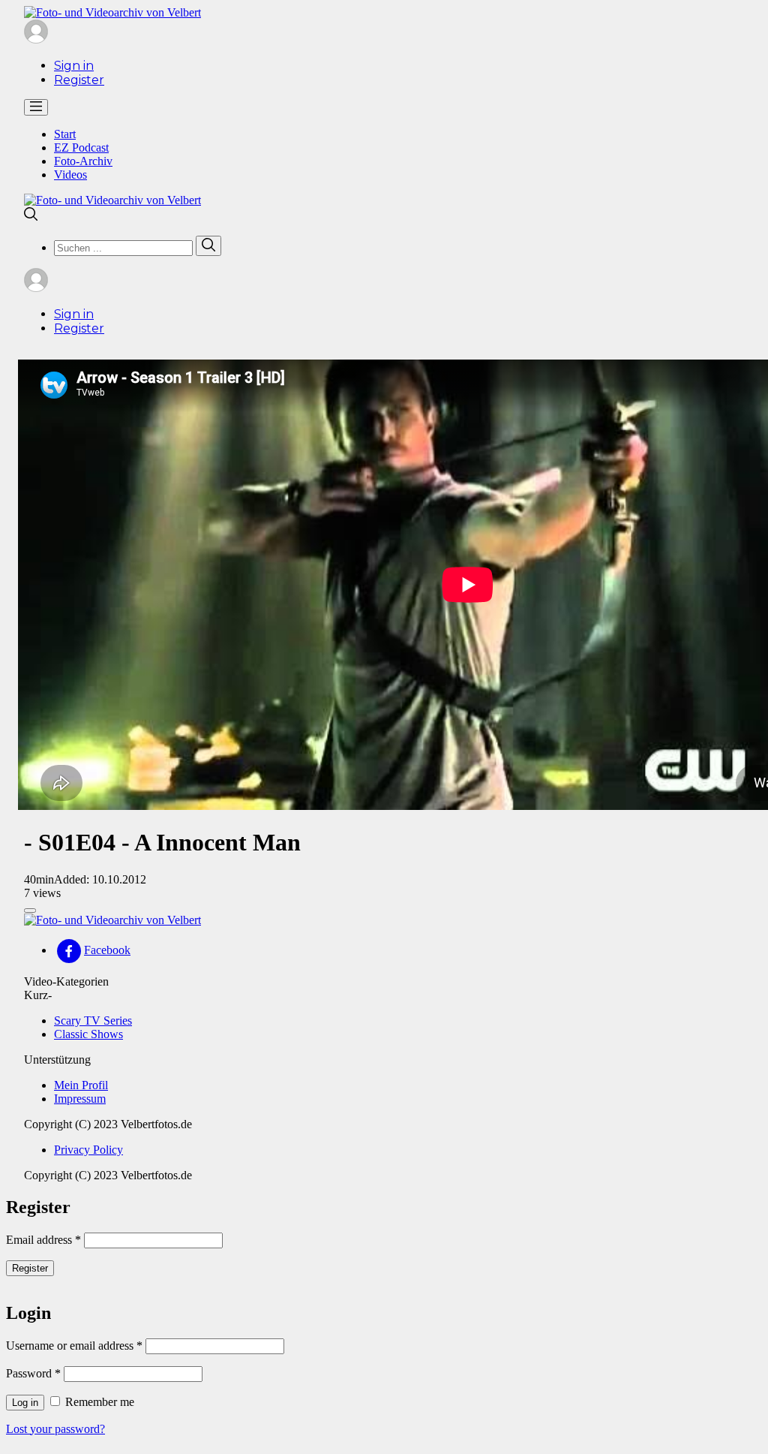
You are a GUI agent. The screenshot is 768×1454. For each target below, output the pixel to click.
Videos (70, 174)
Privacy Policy (88, 1149)
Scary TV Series (93, 1020)
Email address (43, 1239)
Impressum (80, 1098)
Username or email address (74, 1345)
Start (65, 134)
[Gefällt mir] (30, 910)
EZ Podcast (81, 147)
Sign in (74, 66)
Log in (25, 1402)
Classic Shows (88, 1034)
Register (79, 80)
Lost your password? (55, 1428)
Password (33, 1373)
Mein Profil (81, 1085)
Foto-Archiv (83, 161)
